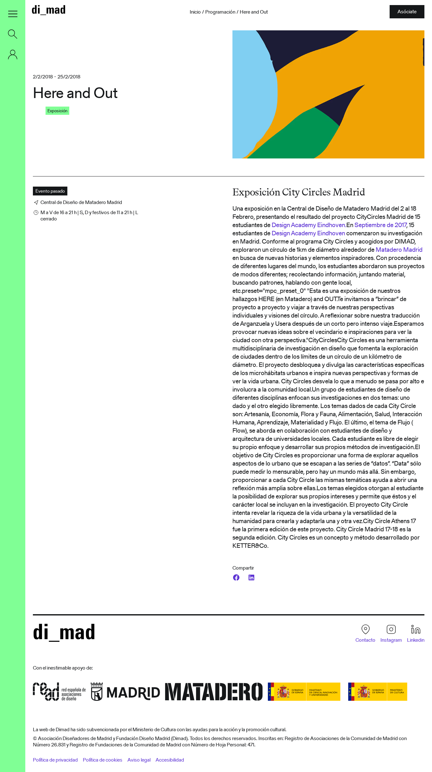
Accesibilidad (170, 759)
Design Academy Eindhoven (308, 233)
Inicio (195, 12)
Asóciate (407, 11)
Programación (220, 12)
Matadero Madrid (398, 249)
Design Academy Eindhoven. (309, 224)
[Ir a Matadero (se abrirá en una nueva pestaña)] (214, 693)
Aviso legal (139, 759)
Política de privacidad (55, 759)
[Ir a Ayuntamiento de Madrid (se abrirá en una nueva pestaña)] (125, 693)
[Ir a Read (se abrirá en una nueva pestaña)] (59, 693)
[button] (12, 14)
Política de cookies (102, 759)
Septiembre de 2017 (380, 224)
